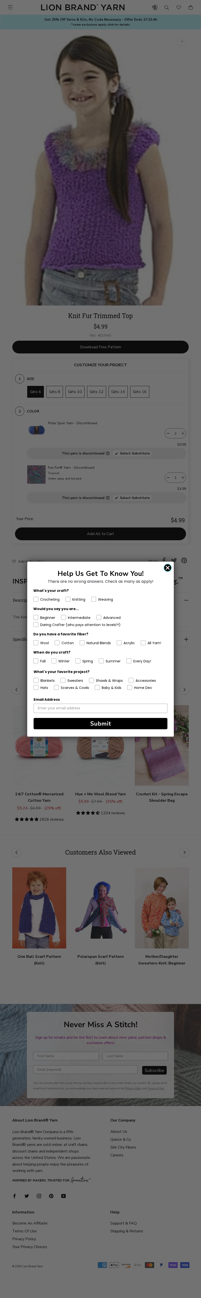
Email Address (47, 699)
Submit (100, 724)
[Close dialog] (168, 568)
